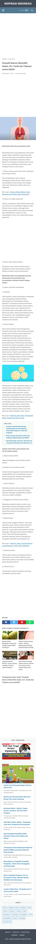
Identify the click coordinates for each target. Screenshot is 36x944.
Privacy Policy (25, 932)
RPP (30, 914)
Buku (29, 907)
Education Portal (10, 941)
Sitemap (22, 935)
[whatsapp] (30, 622)
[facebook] (6, 622)
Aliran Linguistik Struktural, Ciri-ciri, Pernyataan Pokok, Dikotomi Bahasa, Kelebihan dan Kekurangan (16, 877)
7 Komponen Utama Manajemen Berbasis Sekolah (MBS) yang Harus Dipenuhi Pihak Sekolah (18, 850)
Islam (24, 911)
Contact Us (15, 932)
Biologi (11, 907)
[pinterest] (22, 622)
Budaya (23, 907)
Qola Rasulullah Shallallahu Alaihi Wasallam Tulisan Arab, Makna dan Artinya (16, 836)
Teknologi (22, 918)
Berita (5, 907)
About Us (8, 932)
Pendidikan (23, 914)
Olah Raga (15, 914)
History (18, 911)
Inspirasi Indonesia (18, 3)
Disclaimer (15, 935)
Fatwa (5, 911)
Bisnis (17, 907)
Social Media (7, 918)
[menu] (4, 10)
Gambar (11, 911)
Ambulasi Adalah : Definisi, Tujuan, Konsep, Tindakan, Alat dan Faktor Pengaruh (16, 810)
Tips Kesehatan (19, 941)
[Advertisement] (18, 35)
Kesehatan (6, 914)
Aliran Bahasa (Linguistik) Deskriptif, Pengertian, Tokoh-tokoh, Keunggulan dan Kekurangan (17, 864)
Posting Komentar (20, 73)
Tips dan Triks (7, 922)
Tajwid (15, 918)
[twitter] (14, 622)
